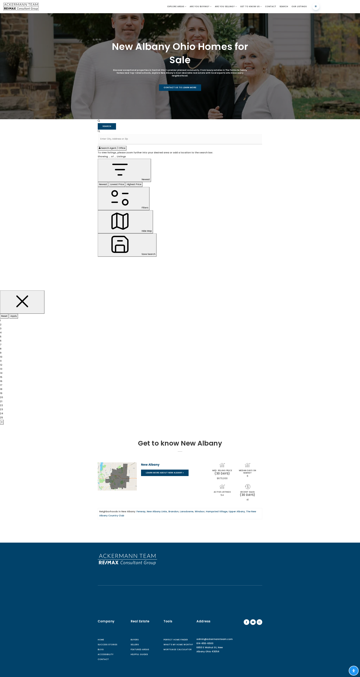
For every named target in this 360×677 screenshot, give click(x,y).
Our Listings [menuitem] (299, 6)
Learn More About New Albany (164, 472)
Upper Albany (237, 511)
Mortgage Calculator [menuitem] (178, 649)
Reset (4, 316)
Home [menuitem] (101, 639)
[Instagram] (259, 622)
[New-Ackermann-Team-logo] (21, 6)
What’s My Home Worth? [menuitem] (178, 644)
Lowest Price (117, 184)
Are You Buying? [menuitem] (200, 6)
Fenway (141, 511)
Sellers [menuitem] (135, 644)
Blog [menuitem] (101, 649)
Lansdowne (187, 511)
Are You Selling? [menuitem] (225, 6)
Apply (13, 316)
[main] (180, 278)
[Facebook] (246, 622)
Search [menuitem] (284, 6)
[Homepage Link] (127, 559)
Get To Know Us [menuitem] (250, 6)
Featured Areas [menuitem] (140, 649)
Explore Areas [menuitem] (176, 6)
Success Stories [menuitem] (107, 644)
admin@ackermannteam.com (214, 639)
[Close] (22, 302)
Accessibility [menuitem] (105, 654)
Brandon (173, 511)
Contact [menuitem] (270, 6)
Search (107, 126)
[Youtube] (252, 622)
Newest (103, 184)
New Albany (150, 465)
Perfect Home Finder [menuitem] (176, 639)
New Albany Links (157, 511)
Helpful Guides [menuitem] (139, 654)
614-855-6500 (204, 643)
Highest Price (134, 184)
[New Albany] (117, 476)
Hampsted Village (216, 511)
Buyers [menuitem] (135, 639)
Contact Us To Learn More (180, 87)
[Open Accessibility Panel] (354, 671)
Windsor (200, 511)
